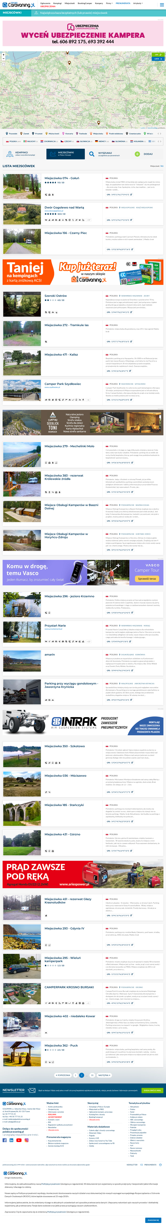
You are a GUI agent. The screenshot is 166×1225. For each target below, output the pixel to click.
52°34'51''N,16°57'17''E (118, 792)
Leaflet (143, 128)
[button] (107, 154)
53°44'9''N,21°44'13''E (118, 312)
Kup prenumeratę (54, 1141)
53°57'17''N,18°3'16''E (118, 342)
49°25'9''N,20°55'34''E (118, 700)
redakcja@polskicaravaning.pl (19, 1119)
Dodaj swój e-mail (152, 1090)
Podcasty (133, 1153)
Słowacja (86, 141)
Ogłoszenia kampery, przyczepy (101, 1112)
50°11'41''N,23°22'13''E (118, 550)
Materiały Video (95, 1133)
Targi (132, 1156)
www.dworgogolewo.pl (54, 211)
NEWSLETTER (14, 1090)
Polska (15, 141)
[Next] (160, 133)
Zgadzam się (153, 1220)
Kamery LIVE (94, 1138)
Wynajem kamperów (138, 1125)
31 (92, 1075)
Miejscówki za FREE (96, 1109)
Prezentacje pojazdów (138, 1133)
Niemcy (104, 141)
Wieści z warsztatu (137, 1140)
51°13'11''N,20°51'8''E (118, 400)
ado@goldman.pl (14, 1122)
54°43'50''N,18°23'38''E (118, 1062)
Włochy (32, 141)
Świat (132, 1112)
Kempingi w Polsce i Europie (99, 1107)
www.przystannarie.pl (53, 629)
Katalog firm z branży (97, 1114)
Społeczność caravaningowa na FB (101, 1143)
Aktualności (134, 1107)
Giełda (91, 1146)
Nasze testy (134, 1143)
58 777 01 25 (10, 1114)
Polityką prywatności (56, 1212)
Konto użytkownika (55, 1107)
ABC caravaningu (136, 1120)
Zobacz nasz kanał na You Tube (100, 1141)
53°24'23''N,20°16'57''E (118, 763)
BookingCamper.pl (96, 1117)
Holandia (140, 141)
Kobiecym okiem (136, 1117)
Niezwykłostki (135, 1151)
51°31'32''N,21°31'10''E (118, 492)
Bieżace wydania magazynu (58, 1143)
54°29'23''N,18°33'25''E (118, 945)
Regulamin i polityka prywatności (60, 1125)
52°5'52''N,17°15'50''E (118, 220)
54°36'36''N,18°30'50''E (118, 463)
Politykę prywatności (50, 1184)
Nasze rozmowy (136, 1148)
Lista (157, 59)
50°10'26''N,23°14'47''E (118, 521)
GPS (157, 55)
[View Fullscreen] (3, 64)
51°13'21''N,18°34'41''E (118, 974)
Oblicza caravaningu (137, 1122)
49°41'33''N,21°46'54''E (118, 1003)
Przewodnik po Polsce (138, 1114)
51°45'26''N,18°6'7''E (117, 371)
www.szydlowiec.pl (52, 387)
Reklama (52, 1114)
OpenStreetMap (152, 128)
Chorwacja (51, 141)
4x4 (131, 1145)
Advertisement (55, 1117)
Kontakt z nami (53, 1120)
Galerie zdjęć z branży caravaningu (102, 1130)
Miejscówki (12, 12)
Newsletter (52, 1127)
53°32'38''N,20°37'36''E (118, 249)
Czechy (69, 141)
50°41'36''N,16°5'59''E (118, 916)
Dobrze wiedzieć (136, 1138)
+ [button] (3, 54)
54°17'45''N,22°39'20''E (118, 821)
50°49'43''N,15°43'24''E (118, 670)
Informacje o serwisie (56, 1112)
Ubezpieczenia (53, 1130)
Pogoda (92, 1136)
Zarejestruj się (53, 1109)
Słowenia (121, 141)
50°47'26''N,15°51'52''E (118, 1033)
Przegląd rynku (135, 1130)
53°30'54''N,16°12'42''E (118, 613)
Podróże (133, 1127)
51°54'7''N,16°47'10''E (118, 851)
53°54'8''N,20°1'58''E (117, 642)
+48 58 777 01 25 (16, 1117)
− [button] (3, 58)
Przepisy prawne (136, 1135)
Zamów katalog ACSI (56, 1146)
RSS (49, 1122)
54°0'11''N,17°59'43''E (118, 195)
